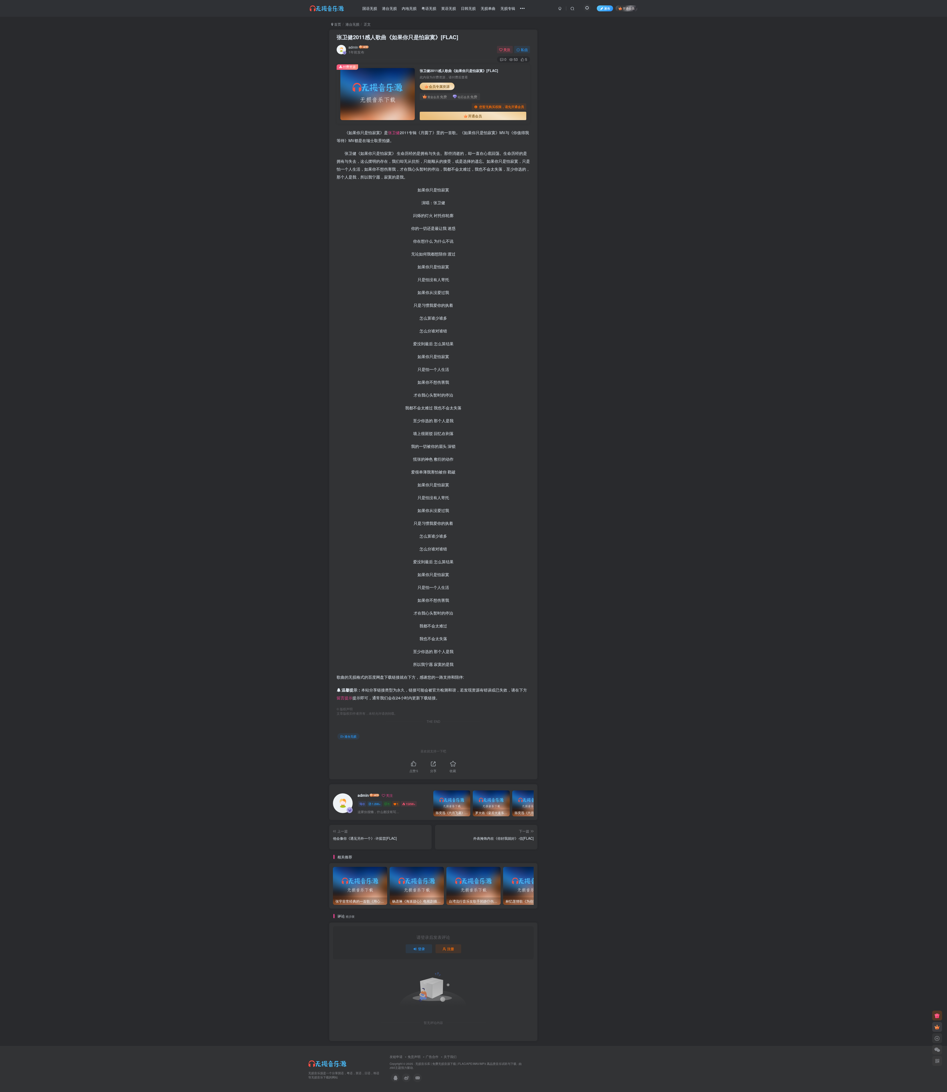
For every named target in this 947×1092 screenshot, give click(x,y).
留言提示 (344, 698)
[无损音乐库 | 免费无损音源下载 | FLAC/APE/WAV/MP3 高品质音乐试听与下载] (328, 1063)
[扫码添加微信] (937, 1050)
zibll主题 (395, 1068)
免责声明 (414, 1056)
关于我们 (450, 1056)
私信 (524, 49)
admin (353, 47)
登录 (421, 948)
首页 (337, 24)
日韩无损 (468, 8)
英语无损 (448, 8)
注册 (450, 948)
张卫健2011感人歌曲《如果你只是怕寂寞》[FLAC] (397, 37)
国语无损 (369, 8)
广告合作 (432, 1056)
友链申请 (396, 1056)
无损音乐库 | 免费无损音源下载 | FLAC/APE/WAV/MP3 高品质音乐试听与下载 (465, 1064)
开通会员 (629, 8)
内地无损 (409, 8)
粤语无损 (428, 8)
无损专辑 (507, 8)
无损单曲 (488, 8)
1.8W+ (376, 804)
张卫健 (394, 132)
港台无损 (389, 8)
